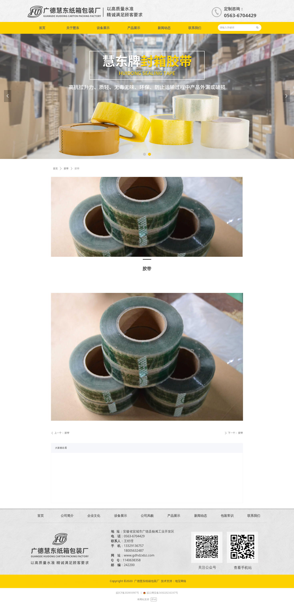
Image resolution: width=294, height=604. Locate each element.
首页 (55, 168)
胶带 (66, 168)
